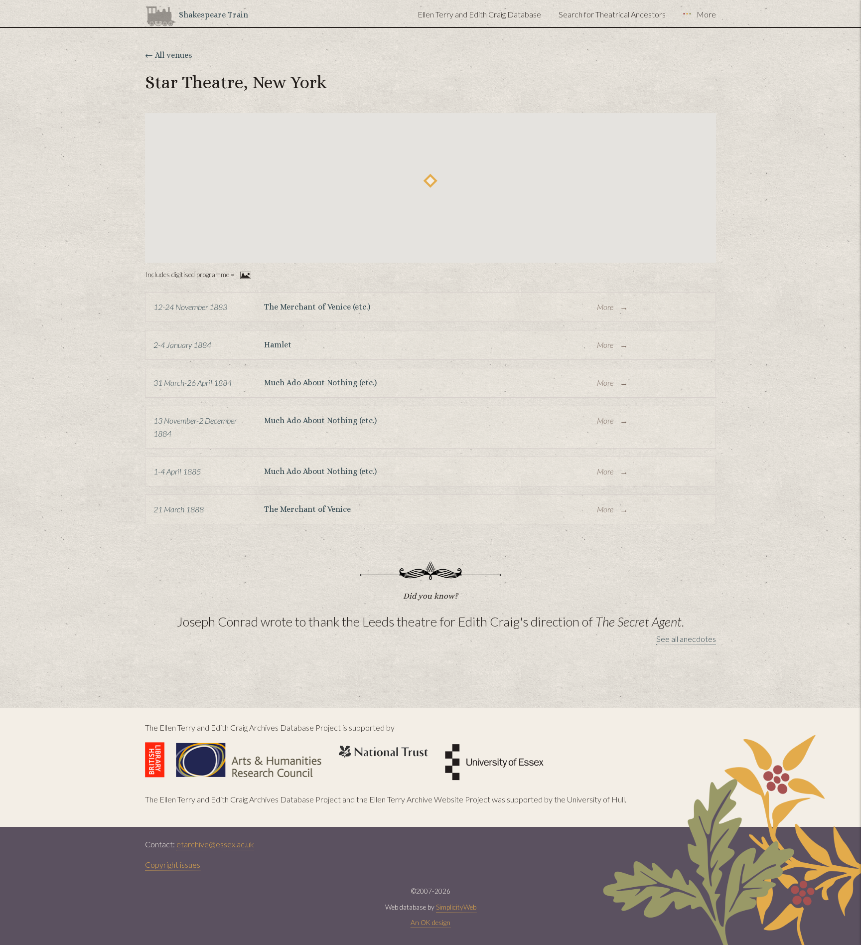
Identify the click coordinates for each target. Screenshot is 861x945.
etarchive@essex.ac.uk (215, 844)
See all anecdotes (686, 638)
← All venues (168, 55)
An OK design (430, 923)
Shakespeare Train (213, 14)
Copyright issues (172, 864)
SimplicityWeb (456, 907)
